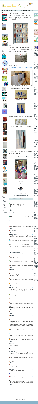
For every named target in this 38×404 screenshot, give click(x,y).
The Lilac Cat (35, 184)
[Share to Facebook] (21, 198)
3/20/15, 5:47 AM (18, 252)
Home (2, 10)
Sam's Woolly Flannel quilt (16, 15)
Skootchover (11, 230)
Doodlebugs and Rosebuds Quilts (36, 87)
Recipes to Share (15, 10)
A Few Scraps (35, 169)
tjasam (20, 399)
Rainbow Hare (35, 74)
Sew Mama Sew (36, 166)
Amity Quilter (35, 126)
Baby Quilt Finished (36, 195)
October (4, 200)
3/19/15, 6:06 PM (15, 234)
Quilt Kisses (35, 163)
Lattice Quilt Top (35, 217)
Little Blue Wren (35, 254)
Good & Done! (21, 10)
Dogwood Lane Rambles (36, 262)
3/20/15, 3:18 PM (14, 264)
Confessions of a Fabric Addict (36, 153)
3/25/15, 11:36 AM (15, 364)
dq (10, 369)
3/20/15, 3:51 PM (13, 269)
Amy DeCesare (11, 239)
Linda (11, 269)
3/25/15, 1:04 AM (13, 343)
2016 (3, 197)
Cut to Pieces (35, 133)
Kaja (4, 54)
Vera (10, 376)
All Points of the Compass (36, 139)
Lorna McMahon (12, 306)
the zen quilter (11, 364)
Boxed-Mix (35, 108)
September (4, 201)
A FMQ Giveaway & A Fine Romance (5, 210)
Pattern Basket (7, 10)
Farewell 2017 (35, 233)
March (4, 206)
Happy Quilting (36, 77)
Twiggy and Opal (36, 180)
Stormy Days (35, 269)
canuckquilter (11, 234)
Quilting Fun (35, 128)
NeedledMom (35, 99)
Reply (11, 206)
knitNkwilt (35, 94)
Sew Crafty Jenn (36, 267)
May (3, 204)
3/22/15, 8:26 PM (14, 311)
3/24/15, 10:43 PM (14, 338)
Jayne (11, 351)
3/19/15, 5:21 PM (14, 230)
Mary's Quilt (35, 132)
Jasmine (11, 264)
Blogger (24, 399)
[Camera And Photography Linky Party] (5, 51)
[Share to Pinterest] (22, 198)
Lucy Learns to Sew (5, 159)
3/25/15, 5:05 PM (12, 369)
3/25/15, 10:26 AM (13, 351)
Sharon (11, 338)
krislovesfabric (35, 222)
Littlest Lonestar (5, 153)
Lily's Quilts (35, 258)
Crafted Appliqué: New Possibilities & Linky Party (27, 10)
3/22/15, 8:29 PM (13, 315)
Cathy (11, 356)
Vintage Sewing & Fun (11, 10)
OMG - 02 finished (36, 189)
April (3, 205)
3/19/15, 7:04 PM (15, 239)
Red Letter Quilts (36, 248)
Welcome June (35, 118)
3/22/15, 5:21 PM (15, 306)
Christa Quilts (35, 112)
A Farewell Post (35, 146)
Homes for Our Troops (5, 165)
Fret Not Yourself (36, 114)
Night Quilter (35, 190)
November (4, 199)
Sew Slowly (35, 147)
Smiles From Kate (36, 199)
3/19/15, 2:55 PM (13, 212)
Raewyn (11, 225)
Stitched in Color (36, 245)
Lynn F (11, 212)
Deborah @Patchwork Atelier (13, 252)
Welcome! (35, 171)
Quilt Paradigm (35, 256)
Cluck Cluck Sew (36, 119)
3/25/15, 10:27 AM (13, 356)
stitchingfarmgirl (36, 55)
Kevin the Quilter (36, 192)
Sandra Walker (11, 287)
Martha (11, 315)
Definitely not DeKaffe (14, 19)
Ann (3, 54)
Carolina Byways (4, 177)
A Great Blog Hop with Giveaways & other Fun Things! (5, 212)
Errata (32, 10)
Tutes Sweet (4, 10)
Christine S (11, 311)
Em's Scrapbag (35, 187)
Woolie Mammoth (36, 116)
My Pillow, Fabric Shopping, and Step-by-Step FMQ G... (5, 209)
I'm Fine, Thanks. (35, 125)
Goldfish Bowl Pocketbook (27, 156)
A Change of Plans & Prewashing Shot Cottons (5, 207)
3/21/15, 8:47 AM (15, 287)
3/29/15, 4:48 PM (13, 376)
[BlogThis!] (20, 198)
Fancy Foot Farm (36, 260)
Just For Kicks (18, 10)
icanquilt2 (35, 241)
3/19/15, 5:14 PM (13, 225)
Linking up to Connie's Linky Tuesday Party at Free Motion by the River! (21, 195)
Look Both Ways (35, 240)
